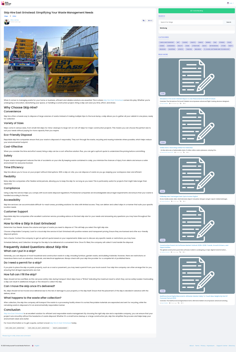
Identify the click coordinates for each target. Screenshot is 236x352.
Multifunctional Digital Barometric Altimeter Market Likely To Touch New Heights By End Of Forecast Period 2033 (194, 297)
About (192, 346)
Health (180, 46)
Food (229, 42)
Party (230, 46)
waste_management (60, 328)
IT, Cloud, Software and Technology (216, 49)
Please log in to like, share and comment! (16, 336)
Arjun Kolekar (164, 103)
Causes (184, 42)
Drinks (208, 42)
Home (187, 46)
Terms (197, 346)
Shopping (172, 49)
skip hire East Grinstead (113, 100)
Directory (232, 346)
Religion (162, 49)
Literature (195, 46)
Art (178, 42)
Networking (214, 46)
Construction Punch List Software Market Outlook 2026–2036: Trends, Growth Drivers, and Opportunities (194, 246)
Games (162, 46)
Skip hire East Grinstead (13, 313)
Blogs (6, 16)
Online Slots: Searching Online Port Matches (176, 148)
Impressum (211, 346)
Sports (180, 49)
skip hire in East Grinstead (60, 323)
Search (229, 22)
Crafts (192, 42)
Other (14, 16)
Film (215, 42)
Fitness (221, 42)
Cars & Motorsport (167, 42)
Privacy (203, 346)
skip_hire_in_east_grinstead (38, 328)
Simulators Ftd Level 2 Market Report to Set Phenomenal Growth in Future (187, 99)
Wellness (198, 49)
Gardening (171, 46)
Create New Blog (197, 11)
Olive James (14, 20)
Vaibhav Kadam (165, 252)
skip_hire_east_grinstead (15, 328)
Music (204, 46)
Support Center (222, 346)
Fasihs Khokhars (165, 201)
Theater (189, 49)
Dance (200, 42)
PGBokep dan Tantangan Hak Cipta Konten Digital (179, 196)
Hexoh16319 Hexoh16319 (167, 152)
